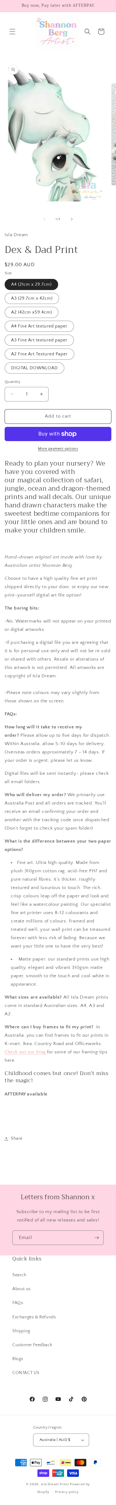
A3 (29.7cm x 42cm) (32, 298)
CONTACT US (26, 1372)
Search (19, 1275)
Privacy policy (67, 1492)
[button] (12, 31)
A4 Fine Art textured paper (39, 326)
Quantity (12, 382)
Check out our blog (25, 1052)
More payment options (58, 449)
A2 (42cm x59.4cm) (31, 312)
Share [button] (17, 1138)
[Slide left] (44, 219)
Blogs (17, 1358)
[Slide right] (72, 219)
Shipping (21, 1331)
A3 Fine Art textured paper (39, 340)
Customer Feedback (32, 1344)
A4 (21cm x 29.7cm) (31, 284)
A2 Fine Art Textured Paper (39, 354)
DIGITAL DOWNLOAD (34, 368)
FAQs (17, 1302)
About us (21, 1288)
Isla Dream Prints (55, 1484)
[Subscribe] (96, 1237)
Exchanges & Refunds (34, 1317)
